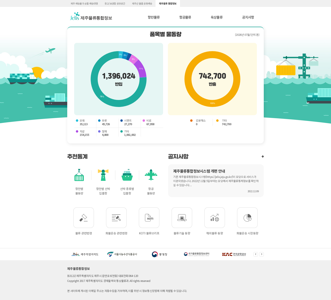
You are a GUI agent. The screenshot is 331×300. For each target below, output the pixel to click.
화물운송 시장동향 (247, 233)
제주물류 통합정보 (167, 3)
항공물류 (185, 17)
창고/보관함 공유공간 (115, 3)
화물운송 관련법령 (116, 233)
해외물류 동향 (214, 233)
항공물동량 (151, 191)
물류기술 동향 (182, 233)
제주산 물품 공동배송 (142, 3)
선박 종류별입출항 (127, 191)
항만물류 (154, 17)
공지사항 (248, 17)
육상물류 (217, 17)
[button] (255, 254)
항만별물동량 (79, 191)
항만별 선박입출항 (103, 191)
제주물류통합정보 (95, 18)
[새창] (85, 254)
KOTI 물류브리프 (149, 233)
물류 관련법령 (83, 233)
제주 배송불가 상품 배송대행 (84, 3)
